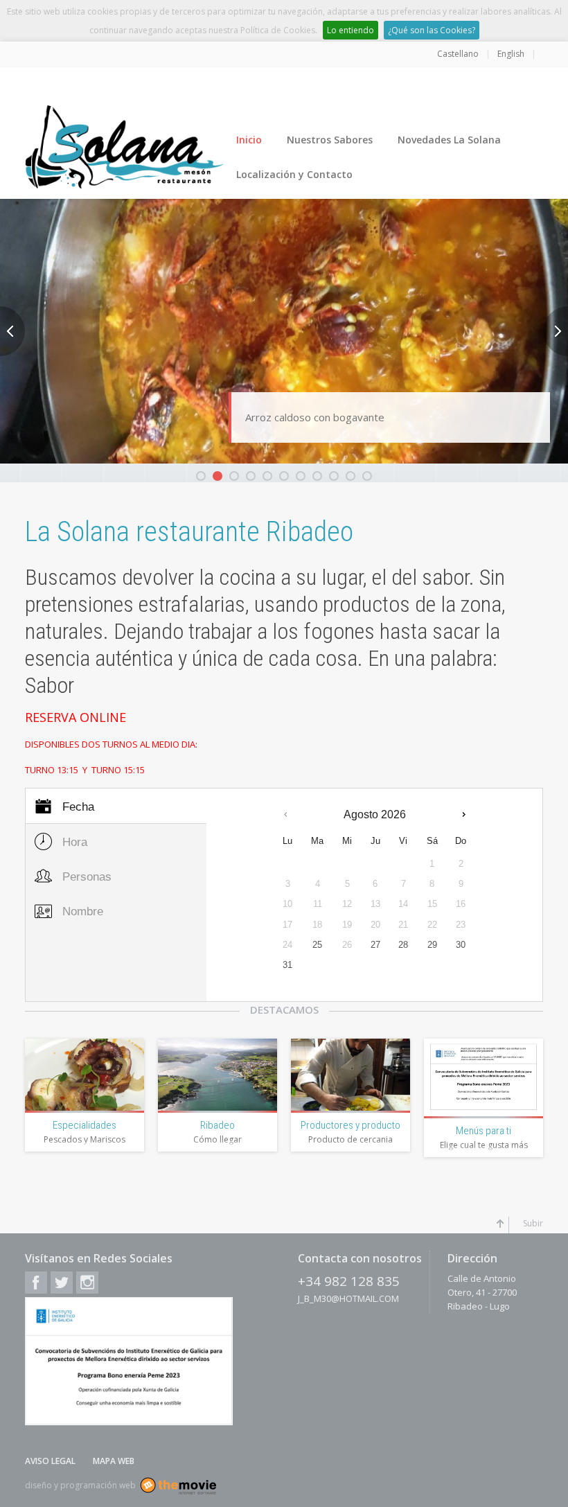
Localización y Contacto (294, 174)
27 (375, 945)
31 (287, 965)
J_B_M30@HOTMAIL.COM (348, 1298)
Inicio (249, 139)
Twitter (62, 1282)
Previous (12, 331)
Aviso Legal (50, 1461)
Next (555, 331)
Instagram (87, 1282)
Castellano (458, 54)
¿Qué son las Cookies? (431, 30)
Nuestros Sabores (330, 139)
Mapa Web (113, 1461)
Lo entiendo (350, 30)
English (510, 54)
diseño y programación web (80, 1485)
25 (317, 945)
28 (403, 945)
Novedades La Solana (449, 139)
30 (460, 945)
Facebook (36, 1282)
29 (432, 945)
